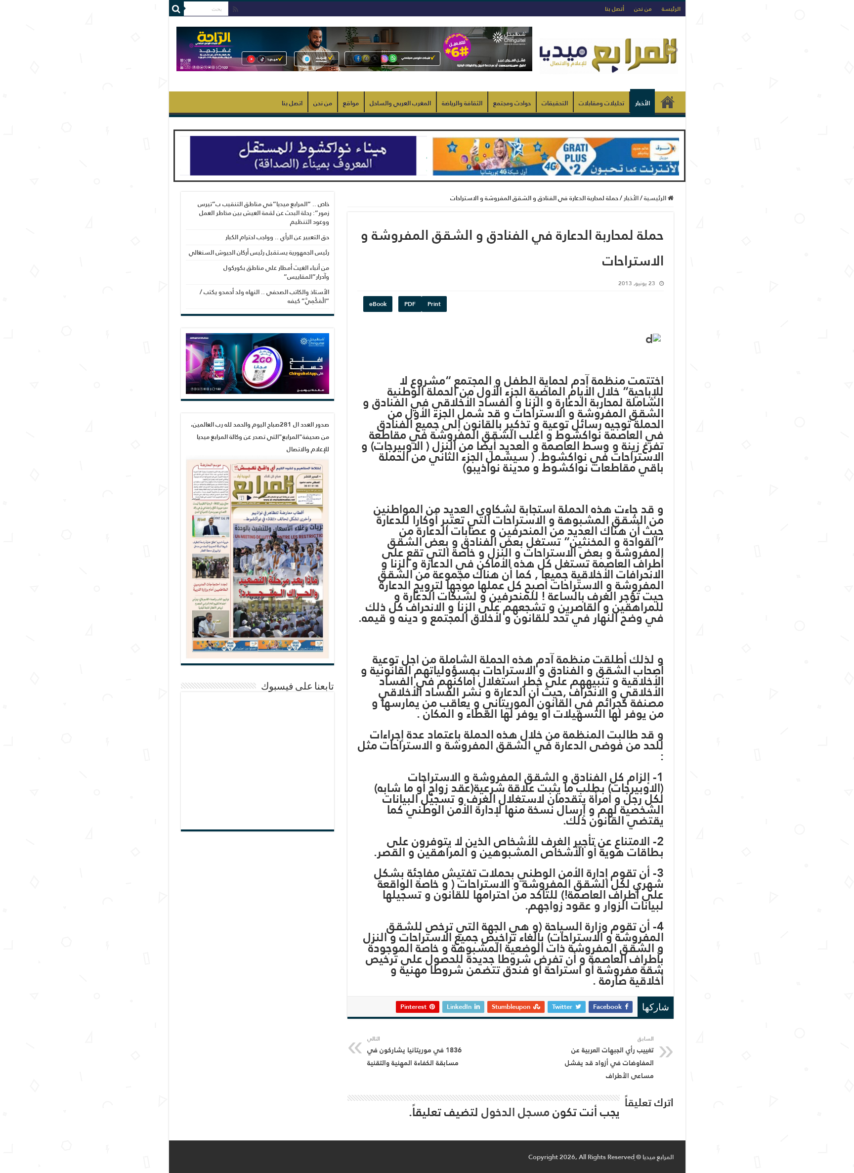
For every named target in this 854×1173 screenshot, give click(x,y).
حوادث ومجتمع (512, 103)
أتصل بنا (614, 8)
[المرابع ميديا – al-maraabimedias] (609, 54)
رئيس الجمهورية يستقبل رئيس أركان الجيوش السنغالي (259, 252)
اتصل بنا (292, 103)
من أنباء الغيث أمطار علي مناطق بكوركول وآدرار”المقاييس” (276, 272)
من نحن (643, 8)
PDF (410, 304)
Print (434, 304)
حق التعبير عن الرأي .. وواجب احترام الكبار (277, 237)
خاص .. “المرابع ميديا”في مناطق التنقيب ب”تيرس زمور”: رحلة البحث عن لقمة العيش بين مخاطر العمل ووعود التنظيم (263, 213)
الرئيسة (671, 8)
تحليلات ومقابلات (601, 103)
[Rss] (235, 9)
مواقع (351, 103)
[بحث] (176, 8)
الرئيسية (668, 101)
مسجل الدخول (515, 1112)
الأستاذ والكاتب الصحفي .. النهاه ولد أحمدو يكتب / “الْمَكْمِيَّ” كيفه (264, 296)
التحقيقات (555, 103)
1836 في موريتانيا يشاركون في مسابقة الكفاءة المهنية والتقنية (414, 1051)
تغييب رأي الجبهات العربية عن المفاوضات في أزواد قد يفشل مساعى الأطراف (609, 1058)
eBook (377, 304)
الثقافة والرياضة (462, 103)
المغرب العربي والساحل (400, 103)
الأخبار (642, 103)
